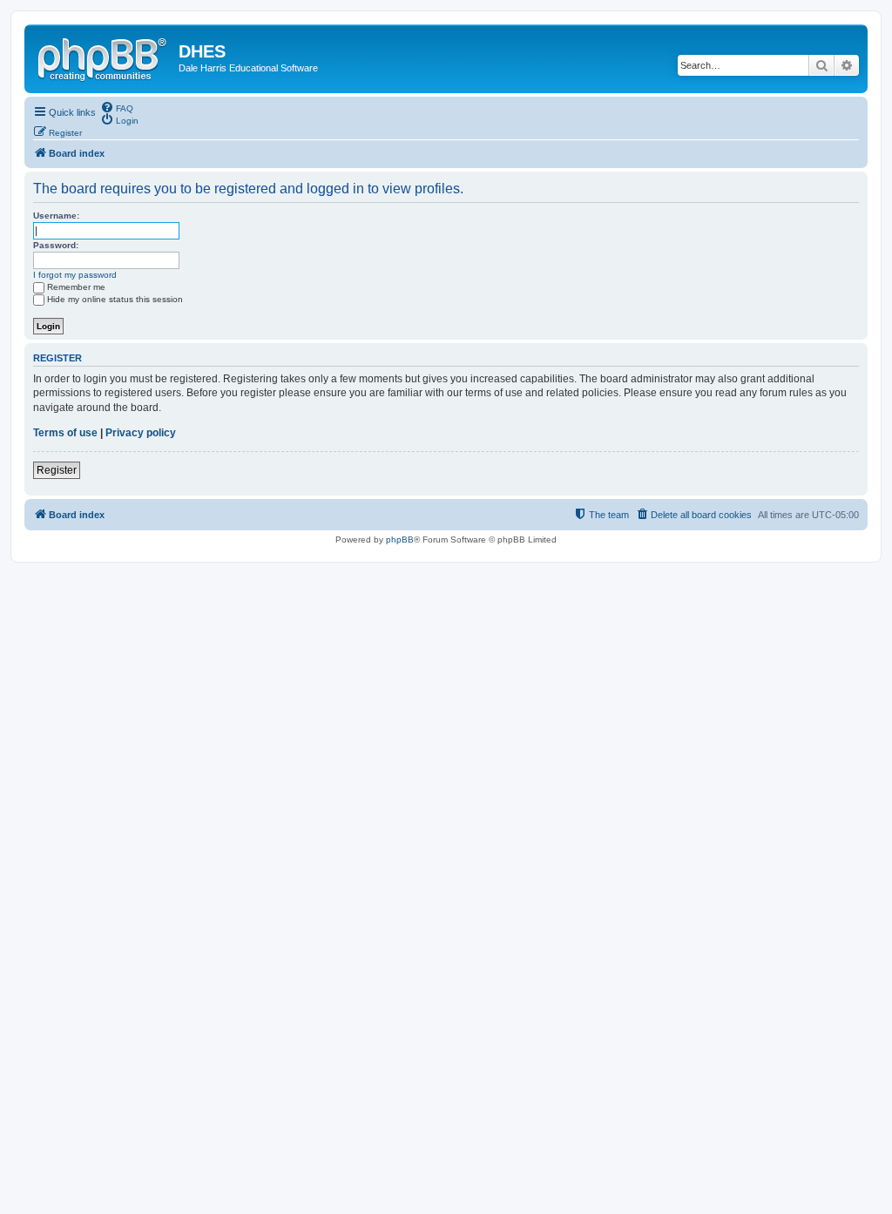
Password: (55, 245)
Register (57, 470)
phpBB (400, 539)
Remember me (76, 287)
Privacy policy (140, 433)
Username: (56, 215)
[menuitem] (116, 107)
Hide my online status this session (115, 299)
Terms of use (65, 433)
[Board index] (104, 56)
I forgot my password (75, 275)
